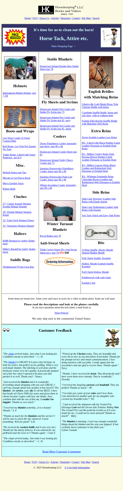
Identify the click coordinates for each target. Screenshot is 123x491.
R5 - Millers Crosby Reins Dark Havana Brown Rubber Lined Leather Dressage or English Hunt (99, 157)
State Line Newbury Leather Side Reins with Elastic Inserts (99, 200)
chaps (11, 353)
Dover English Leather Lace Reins (99, 137)
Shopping (65, 18)
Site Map (86, 18)
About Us (44, 18)
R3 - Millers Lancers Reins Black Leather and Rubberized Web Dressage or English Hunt (99, 168)
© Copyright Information (77, 467)
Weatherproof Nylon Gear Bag (18, 267)
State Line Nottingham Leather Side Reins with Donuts (100, 208)
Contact (76, 18)
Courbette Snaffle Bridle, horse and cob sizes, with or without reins (100, 114)
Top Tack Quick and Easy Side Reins (101, 215)
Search (96, 18)
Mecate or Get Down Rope (16, 178)
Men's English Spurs (13, 183)
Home (28, 18)
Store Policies (61, 313)
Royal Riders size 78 (50, 236)
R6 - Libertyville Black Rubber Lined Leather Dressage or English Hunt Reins (101, 145)
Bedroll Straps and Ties (14, 172)
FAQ (35, 18)
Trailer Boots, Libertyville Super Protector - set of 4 (19, 156)
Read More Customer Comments (61, 451)
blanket (12, 362)
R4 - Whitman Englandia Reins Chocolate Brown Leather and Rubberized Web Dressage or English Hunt (101, 181)
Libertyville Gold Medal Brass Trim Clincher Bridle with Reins (100, 105)
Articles (55, 18)
